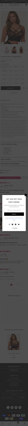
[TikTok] (15, 224)
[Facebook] (9, 224)
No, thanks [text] (14, 228)
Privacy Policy (11, 218)
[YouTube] (18, 224)
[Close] (26, 195)
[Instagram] (12, 224)
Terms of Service (19, 218)
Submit (14, 214)
